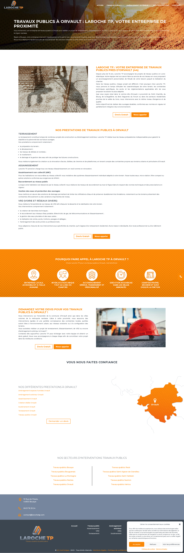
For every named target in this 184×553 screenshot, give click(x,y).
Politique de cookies (148, 549)
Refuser (153, 544)
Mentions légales (161, 549)
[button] (180, 524)
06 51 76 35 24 (29, 508)
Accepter (137, 544)
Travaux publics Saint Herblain (121, 476)
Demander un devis (58, 421)
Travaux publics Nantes (63, 480)
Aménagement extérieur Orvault (30, 395)
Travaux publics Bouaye (63, 467)
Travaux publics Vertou (121, 484)
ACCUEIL (100, 5)
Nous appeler (140, 115)
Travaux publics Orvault (27, 415)
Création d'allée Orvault (27, 403)
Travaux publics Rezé (121, 467)
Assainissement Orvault (27, 399)
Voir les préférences (171, 544)
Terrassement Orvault (26, 411)
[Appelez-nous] (181, 276)
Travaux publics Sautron (121, 480)
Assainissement (93, 528)
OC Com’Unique (63, 550)
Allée (119, 531)
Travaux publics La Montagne (63, 476)
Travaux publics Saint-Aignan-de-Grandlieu (121, 472)
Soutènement (116, 533)
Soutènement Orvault (26, 407)
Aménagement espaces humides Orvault (34, 391)
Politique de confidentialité (118, 550)
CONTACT (176, 5)
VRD (97, 531)
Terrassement (94, 533)
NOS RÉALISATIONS (161, 5)
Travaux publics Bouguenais (63, 472)
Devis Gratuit (121, 115)
